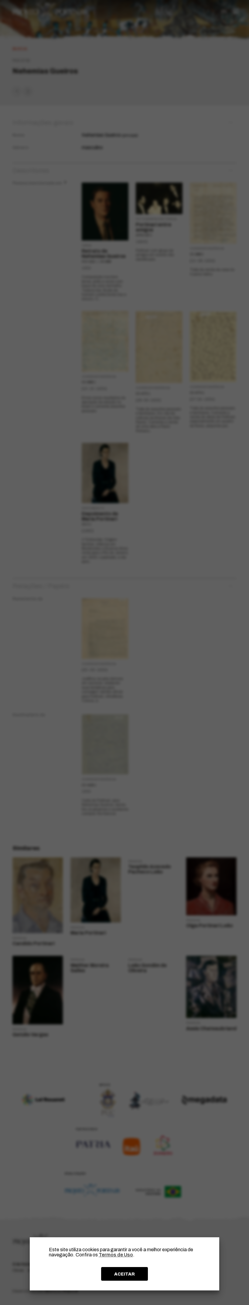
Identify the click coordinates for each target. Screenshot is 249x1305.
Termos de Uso (116, 1254)
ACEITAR (124, 1274)
